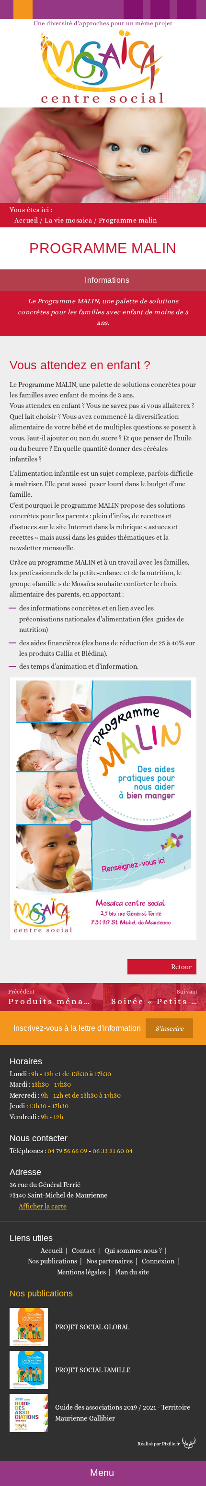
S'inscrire (169, 1028)
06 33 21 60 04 (112, 1151)
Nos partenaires (109, 1261)
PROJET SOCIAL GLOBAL (92, 1327)
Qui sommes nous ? (133, 1250)
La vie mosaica (68, 220)
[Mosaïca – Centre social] (103, 67)
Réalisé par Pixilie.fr (158, 1443)
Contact (83, 1250)
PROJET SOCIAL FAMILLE (92, 1370)
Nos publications (52, 1261)
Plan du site (132, 1272)
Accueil (26, 220)
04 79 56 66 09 (67, 1151)
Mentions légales (81, 1272)
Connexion (158, 1261)
